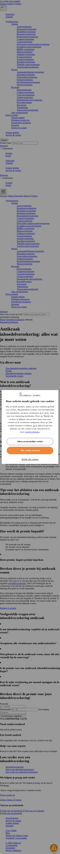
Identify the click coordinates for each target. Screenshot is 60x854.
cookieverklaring (32, 432)
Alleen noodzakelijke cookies (30, 441)
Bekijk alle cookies (30, 459)
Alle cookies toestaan (30, 450)
